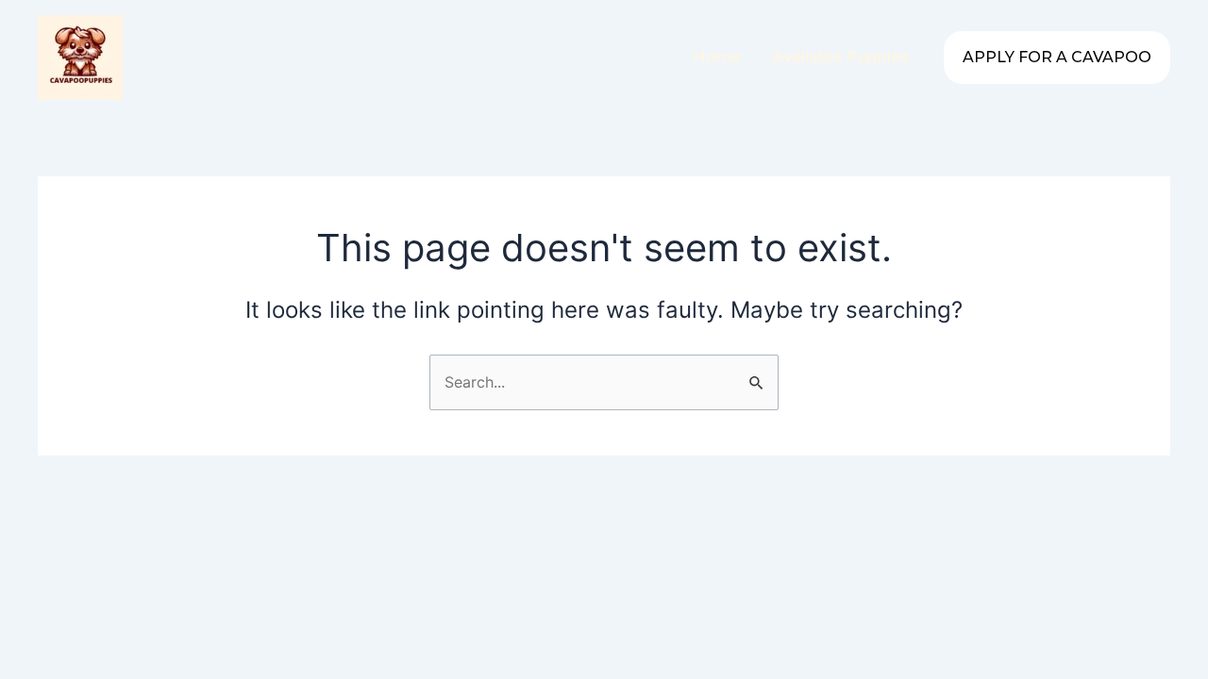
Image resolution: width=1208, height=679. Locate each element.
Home (718, 57)
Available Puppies (841, 57)
